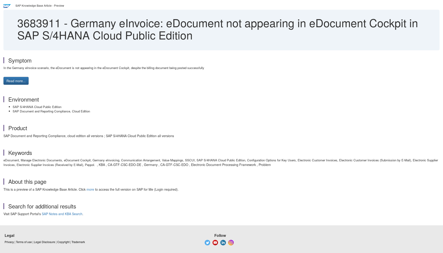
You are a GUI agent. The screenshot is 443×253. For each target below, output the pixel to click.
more (90, 189)
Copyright (63, 242)
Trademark (78, 242)
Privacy (9, 242)
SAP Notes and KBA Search (62, 213)
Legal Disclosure (44, 242)
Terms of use (24, 242)
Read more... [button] (16, 80)
